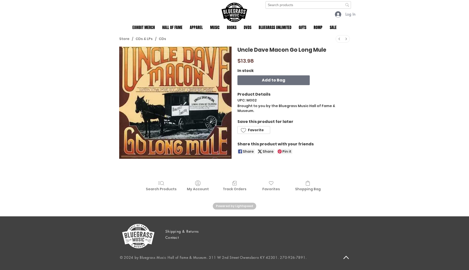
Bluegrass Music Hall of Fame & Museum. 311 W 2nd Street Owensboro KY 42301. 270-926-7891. (223, 257)
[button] (144, 27)
